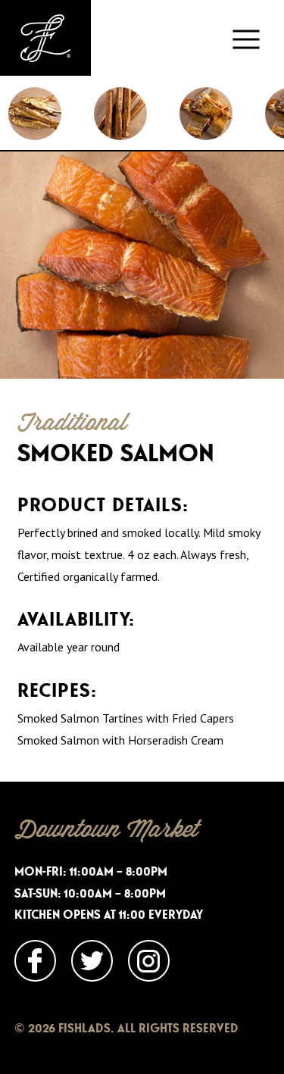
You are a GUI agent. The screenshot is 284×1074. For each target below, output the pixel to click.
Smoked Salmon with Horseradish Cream (120, 740)
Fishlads (45, 38)
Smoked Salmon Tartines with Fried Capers (125, 718)
